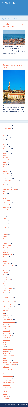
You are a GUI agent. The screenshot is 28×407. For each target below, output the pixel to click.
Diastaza (5, 164)
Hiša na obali (6, 196)
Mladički (5, 241)
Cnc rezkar (6, 146)
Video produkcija (7, 369)
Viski (4, 373)
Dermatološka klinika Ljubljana (11, 160)
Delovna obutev (7, 153)
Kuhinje (5, 223)
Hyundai (5, 198)
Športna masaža (7, 335)
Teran (4, 358)
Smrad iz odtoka (7, 326)
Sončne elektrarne (7, 333)
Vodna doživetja (7, 380)
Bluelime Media (23, 405)
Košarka (5, 214)
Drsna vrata (6, 171)
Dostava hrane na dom (9, 169)
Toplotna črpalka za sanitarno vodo (12, 362)
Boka (4, 139)
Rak (4, 313)
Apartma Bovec (7, 128)
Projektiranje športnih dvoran (10, 304)
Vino (4, 371)
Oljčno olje (5, 270)
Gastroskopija (6, 187)
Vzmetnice (5, 389)
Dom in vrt (5, 166)
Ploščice (5, 281)
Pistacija (5, 277)
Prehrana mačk (7, 295)
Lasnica (5, 227)
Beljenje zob (6, 137)
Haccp (4, 191)
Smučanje (5, 328)
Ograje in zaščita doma (9, 265)
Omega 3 (5, 272)
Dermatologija (6, 157)
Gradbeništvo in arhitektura (10, 189)
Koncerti (5, 211)
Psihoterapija (6, 308)
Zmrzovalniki (6, 398)
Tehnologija (6, 351)
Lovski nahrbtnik (7, 232)
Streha (4, 342)
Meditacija (5, 236)
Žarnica (5, 391)
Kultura (5, 225)
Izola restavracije (7, 202)
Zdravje (5, 394)
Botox (4, 142)
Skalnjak (5, 324)
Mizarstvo (5, 238)
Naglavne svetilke (7, 245)
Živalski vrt (5, 396)
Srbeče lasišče (7, 337)
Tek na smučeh (7, 353)
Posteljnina (6, 292)
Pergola (5, 274)
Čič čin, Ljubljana (9, 3)
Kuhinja (5, 220)
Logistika (5, 229)
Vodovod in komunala (8, 382)
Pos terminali (6, 290)
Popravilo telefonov (8, 288)
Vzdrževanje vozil (7, 387)
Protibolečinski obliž (8, 306)
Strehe (4, 344)
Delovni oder (6, 155)
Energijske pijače (7, 178)
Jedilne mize (6, 207)
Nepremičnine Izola (8, 254)
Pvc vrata (5, 310)
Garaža (5, 184)
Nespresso (6, 256)
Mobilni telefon (7, 243)
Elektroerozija (6, 175)
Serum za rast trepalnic (9, 322)
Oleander (5, 268)
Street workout (6, 340)
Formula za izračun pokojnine (10, 180)
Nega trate (5, 252)
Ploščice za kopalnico (8, 283)
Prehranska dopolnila (8, 297)
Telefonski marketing (8, 355)
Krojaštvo (5, 218)
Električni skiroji (7, 173)
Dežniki (5, 162)
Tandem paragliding (8, 349)
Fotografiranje (6, 182)
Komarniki (5, 209)
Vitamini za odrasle (8, 376)
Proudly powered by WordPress (10, 404)
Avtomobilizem (7, 133)
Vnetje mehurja (7, 378)
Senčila (5, 317)
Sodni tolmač (6, 331)
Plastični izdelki (7, 279)
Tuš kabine (6, 367)
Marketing (5, 234)
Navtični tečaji (6, 247)
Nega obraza (6, 250)
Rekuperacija (6, 315)
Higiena (5, 193)
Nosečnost (5, 259)
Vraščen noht (6, 385)
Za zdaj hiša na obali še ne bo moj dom (13, 25)
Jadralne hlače (7, 205)
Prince (4, 299)
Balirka (4, 135)
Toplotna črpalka (7, 360)
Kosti (4, 216)
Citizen (4, 144)
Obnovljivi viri (6, 263)
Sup (4, 346)
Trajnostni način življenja (9, 364)
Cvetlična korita (7, 148)
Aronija (5, 130)
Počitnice (5, 286)
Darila (4, 151)
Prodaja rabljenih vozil (9, 301)
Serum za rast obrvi (8, 319)
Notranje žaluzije (7, 261)
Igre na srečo (6, 200)
